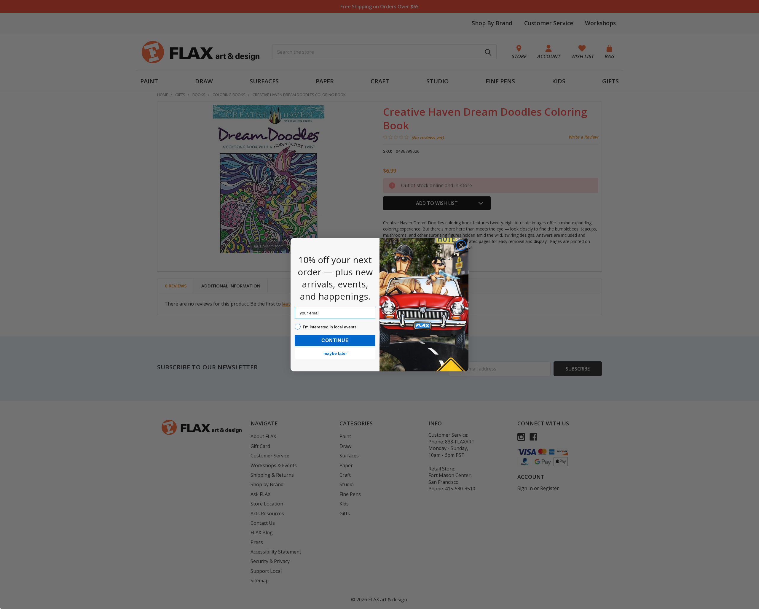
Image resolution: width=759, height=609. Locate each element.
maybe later (335, 353)
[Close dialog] (461, 245)
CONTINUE (335, 340)
